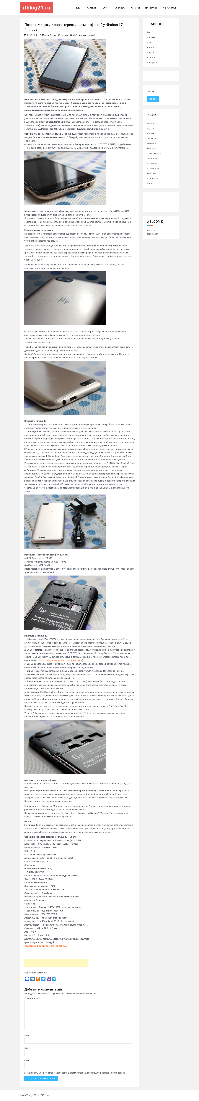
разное (150, 123)
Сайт (26, 1060)
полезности (153, 168)
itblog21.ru (36, 8)
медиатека (153, 158)
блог (79, 7)
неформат (169, 7)
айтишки (151, 148)
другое (150, 128)
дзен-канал (152, 234)
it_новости (153, 178)
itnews (150, 183)
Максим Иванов (49, 35)
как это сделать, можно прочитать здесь (61, 660)
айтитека (151, 173)
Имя (26, 1035)
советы (92, 7)
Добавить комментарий (84, 35)
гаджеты (152, 138)
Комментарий (32, 998)
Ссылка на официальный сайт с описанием (45, 946)
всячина (151, 133)
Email (27, 1048)
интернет (151, 7)
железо (120, 7)
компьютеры (154, 153)
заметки (151, 143)
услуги (135, 7)
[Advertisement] (56, 963)
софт (106, 7)
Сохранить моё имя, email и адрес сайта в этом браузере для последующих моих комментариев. (76, 1073)
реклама (151, 230)
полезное (152, 163)
